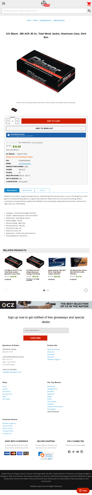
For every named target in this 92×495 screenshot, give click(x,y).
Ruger (49, 396)
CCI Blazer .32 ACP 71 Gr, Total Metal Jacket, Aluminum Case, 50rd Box (13, 273)
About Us (50, 352)
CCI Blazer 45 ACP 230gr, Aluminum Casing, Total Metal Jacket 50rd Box (33, 273)
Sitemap (50, 357)
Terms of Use (7, 428)
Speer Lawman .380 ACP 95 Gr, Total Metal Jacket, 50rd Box (57, 272)
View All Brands (53, 412)
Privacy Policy (8, 431)
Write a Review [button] (37, 142)
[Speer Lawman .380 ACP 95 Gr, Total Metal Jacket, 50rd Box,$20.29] (57, 262)
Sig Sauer (50, 394)
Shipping (50, 354)
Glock (49, 399)
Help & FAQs (7, 426)
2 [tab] (48, 290)
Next (86, 290)
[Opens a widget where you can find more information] (83, 491)
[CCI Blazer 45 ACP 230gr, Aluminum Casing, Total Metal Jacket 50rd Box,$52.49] (35, 262)
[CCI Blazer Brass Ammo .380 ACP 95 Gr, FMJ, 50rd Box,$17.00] (79, 262)
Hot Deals (6, 399)
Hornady (50, 391)
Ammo (5, 389)
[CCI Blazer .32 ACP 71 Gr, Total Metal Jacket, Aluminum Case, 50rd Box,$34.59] (13, 262)
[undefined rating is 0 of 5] (11, 142)
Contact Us (7, 433)
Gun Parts (6, 391)
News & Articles (53, 349)
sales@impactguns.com (12, 372)
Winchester (51, 402)
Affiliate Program (53, 359)
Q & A (42, 190)
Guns (5, 386)
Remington (51, 409)
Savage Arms (52, 389)
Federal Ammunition (55, 407)
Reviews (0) (27, 190)
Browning (51, 386)
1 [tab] (44, 290)
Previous (6, 290)
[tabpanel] (13, 271)
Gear (4, 396)
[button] (46, 456)
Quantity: (12, 117)
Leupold (50, 404)
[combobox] (44, 10)
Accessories (7, 394)
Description (12, 190)
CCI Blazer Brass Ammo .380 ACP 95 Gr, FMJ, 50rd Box (78, 272)
